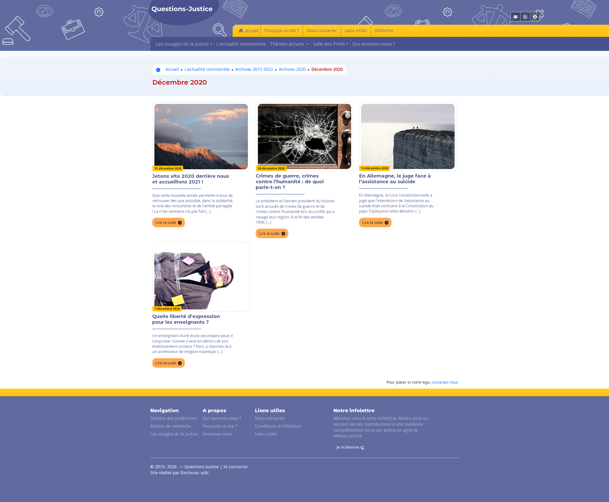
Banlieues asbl (195, 472)
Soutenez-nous (217, 434)
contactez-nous (445, 382)
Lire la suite (165, 222)
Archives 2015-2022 (254, 69)
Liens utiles (356, 30)
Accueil (252, 31)
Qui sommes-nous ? (373, 44)
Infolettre (384, 30)
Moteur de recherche (170, 426)
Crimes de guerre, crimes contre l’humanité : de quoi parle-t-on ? (290, 181)
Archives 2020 (292, 69)
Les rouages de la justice (174, 434)
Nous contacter (322, 30)
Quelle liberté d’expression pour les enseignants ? (186, 319)
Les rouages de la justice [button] (182, 44)
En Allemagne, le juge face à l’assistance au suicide (395, 178)
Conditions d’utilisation (278, 426)
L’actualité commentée (241, 44)
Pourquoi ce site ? (282, 30)
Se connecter (235, 466)
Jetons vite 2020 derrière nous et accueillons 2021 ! (190, 179)
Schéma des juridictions (173, 418)
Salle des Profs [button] (329, 44)
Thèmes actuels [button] (287, 44)
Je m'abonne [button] (348, 447)
